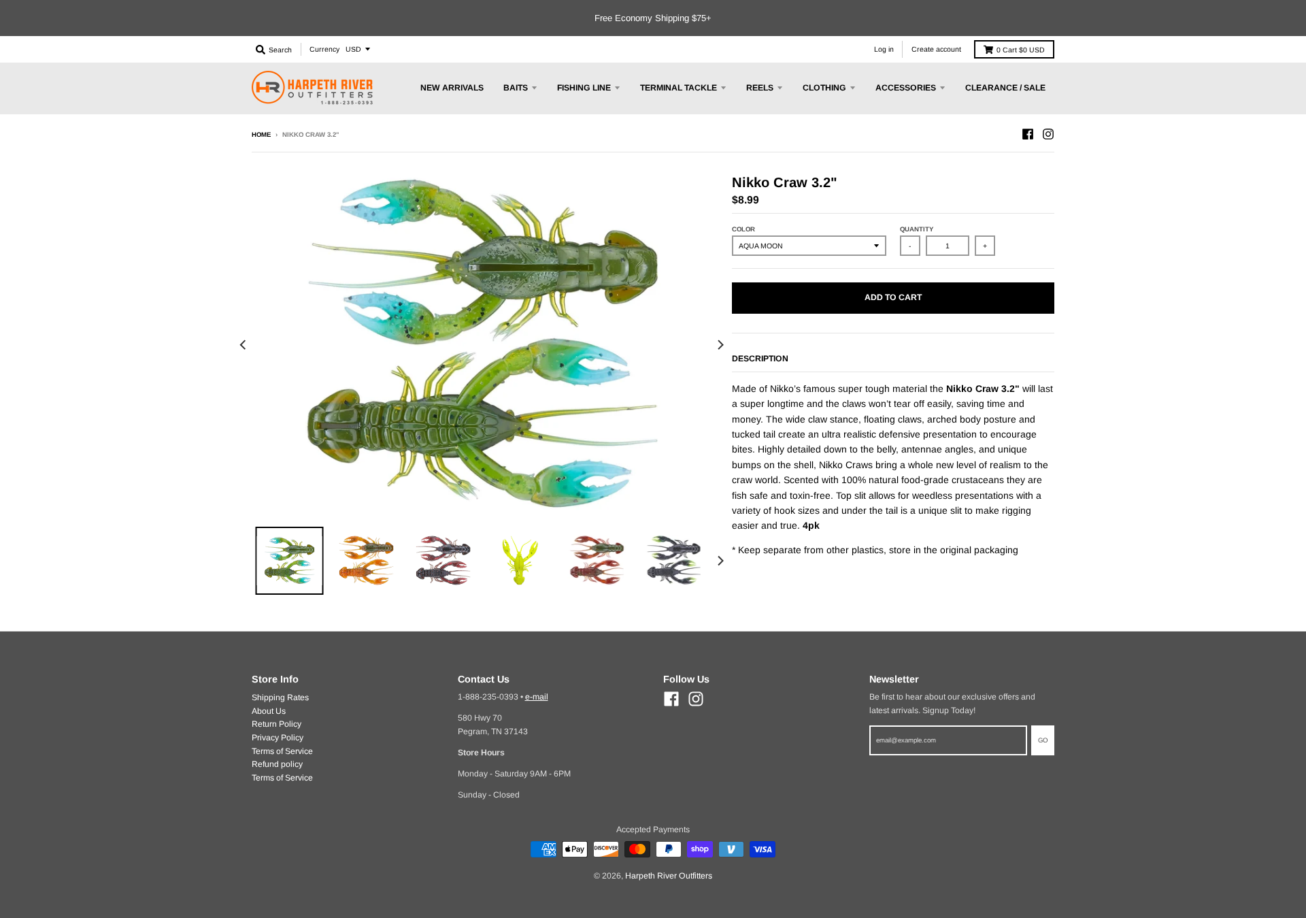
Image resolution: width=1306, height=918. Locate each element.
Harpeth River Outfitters (668, 876)
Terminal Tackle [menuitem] (678, 88)
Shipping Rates (280, 697)
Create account (936, 49)
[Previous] (243, 345)
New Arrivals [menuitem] (452, 88)
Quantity (916, 229)
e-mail (536, 697)
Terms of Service (282, 751)
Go (1043, 740)
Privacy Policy (277, 737)
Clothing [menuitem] (824, 88)
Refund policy (277, 764)
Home (261, 134)
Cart (1021, 50)
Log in (884, 49)
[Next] (719, 345)
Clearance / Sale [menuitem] (1005, 88)
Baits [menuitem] (515, 88)
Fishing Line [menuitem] (584, 88)
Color (743, 229)
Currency (324, 49)
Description (760, 358)
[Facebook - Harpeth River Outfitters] (1028, 134)
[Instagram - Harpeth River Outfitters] (1048, 134)
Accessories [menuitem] (905, 88)
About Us (269, 711)
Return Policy (276, 724)
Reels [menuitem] (759, 88)
